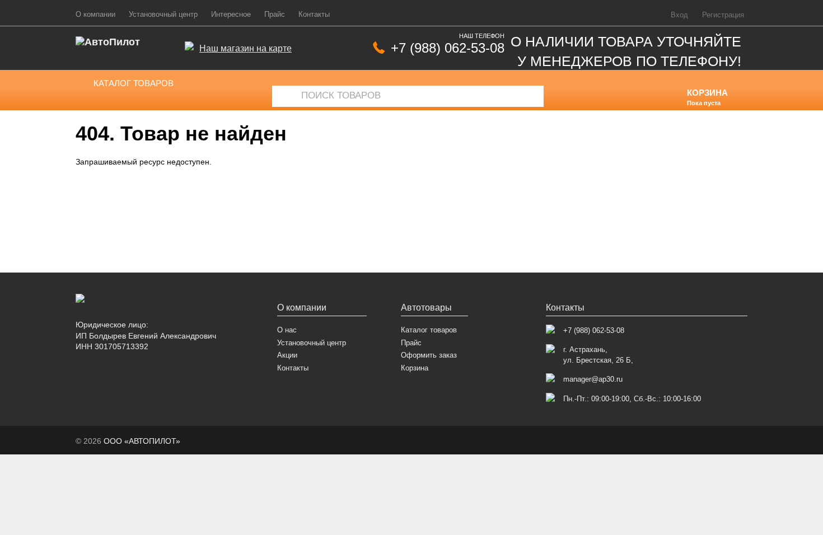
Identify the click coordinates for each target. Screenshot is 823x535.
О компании (95, 14)
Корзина (414, 368)
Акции (287, 355)
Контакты (314, 14)
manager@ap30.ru (593, 379)
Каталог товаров (133, 83)
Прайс (274, 14)
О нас (287, 330)
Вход (679, 15)
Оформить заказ (429, 355)
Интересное (231, 14)
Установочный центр (163, 14)
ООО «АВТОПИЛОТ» (142, 441)
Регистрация (723, 15)
